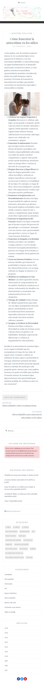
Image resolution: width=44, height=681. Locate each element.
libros (9, 544)
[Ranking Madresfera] (12, 511)
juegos (22, 536)
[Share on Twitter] (21, 680)
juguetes (27, 540)
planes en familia (14, 553)
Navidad (24, 549)
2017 (5, 670)
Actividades (8, 575)
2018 (6, 666)
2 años (16, 527)
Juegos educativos (10, 593)
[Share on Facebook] (18, 680)
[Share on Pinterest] (25, 680)
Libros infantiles (9, 598)
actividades (11, 531)
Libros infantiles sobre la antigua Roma (19, 404)
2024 (6, 638)
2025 (6, 633)
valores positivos (15, 557)
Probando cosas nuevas (12, 607)
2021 (6, 652)
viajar (29, 557)
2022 (6, 647)
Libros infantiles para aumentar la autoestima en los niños (27, 415)
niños (33, 549)
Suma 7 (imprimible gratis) (13, 501)
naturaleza (11, 549)
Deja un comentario (14, 397)
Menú (23, 3)
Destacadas (8, 584)
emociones (11, 536)
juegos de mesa (13, 540)
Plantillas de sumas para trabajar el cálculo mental (21, 475)
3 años (25, 527)
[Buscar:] (17, 431)
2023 (6, 642)
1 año (8, 527)
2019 (6, 661)
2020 (6, 656)
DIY (33, 531)
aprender (24, 531)
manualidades (22, 544)
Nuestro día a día (22, 33)
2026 (6, 628)
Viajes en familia (9, 612)
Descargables (9, 579)
